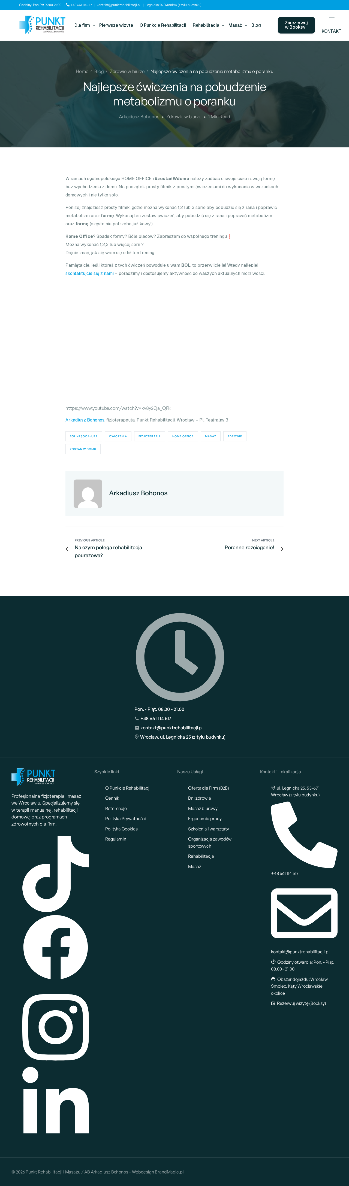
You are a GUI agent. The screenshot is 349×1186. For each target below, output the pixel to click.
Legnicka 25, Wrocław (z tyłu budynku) (173, 5)
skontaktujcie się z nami (89, 273)
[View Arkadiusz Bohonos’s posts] (88, 494)
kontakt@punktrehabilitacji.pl (118, 5)
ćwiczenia (118, 436)
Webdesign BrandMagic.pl (158, 1172)
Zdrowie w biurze (183, 116)
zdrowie (235, 436)
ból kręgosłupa (84, 436)
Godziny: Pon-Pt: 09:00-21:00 (40, 5)
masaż (210, 436)
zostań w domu (83, 449)
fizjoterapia (150, 436)
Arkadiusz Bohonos (139, 116)
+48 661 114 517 (81, 5)
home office (183, 436)
